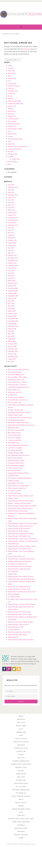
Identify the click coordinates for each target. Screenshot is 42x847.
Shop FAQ (11, 144)
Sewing (10, 136)
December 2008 (13, 318)
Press (9, 131)
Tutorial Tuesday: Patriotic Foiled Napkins (21, 501)
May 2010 (11, 276)
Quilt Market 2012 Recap (16, 483)
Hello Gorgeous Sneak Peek (16, 488)
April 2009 (11, 308)
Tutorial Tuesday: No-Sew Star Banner (20, 566)
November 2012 (13, 220)
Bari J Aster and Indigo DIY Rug (18, 369)
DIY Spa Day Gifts (14, 470)
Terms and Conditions (15, 149)
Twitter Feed (16, 159)
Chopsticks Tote (13, 91)
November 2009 (13, 291)
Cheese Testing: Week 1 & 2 (17, 556)
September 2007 (13, 356)
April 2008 (11, 339)
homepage (27, 49)
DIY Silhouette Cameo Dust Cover (18, 455)
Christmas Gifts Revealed (16, 463)
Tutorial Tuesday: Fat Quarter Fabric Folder (21, 559)
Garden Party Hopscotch (15, 103)
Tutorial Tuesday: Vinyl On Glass (18, 624)
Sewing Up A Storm (14, 491)
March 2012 (12, 238)
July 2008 (11, 331)
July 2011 (11, 248)
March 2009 (12, 311)
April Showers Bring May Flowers (18, 387)
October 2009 (12, 293)
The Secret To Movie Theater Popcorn (20, 417)
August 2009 (12, 298)
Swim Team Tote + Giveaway (17, 385)
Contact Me (11, 93)
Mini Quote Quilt (13, 427)
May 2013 (11, 205)
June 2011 (11, 250)
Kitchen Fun (12, 116)
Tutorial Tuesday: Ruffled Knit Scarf (19, 586)
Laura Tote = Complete (15, 448)
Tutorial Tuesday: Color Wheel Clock (19, 549)
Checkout (11, 88)
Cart (9, 81)
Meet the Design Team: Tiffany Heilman (20, 622)
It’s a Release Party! (14, 597)
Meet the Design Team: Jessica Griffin (19, 614)
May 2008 (11, 336)
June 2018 (11, 185)
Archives (10, 156)
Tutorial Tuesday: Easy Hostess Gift (19, 589)
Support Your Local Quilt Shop (17, 146)
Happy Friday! (12, 574)
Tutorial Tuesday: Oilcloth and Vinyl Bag (20, 533)
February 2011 (12, 255)
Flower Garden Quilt (14, 101)
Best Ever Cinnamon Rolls (16, 430)
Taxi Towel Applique (14, 438)
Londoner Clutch (13, 475)
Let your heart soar (14, 629)
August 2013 (12, 197)
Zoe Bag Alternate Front (15, 410)
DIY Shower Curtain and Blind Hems (19, 478)
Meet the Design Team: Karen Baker (19, 612)
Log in (33, 844)
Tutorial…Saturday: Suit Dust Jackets (19, 503)
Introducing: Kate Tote (15, 392)
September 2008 (13, 326)
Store (9, 164)
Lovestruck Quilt (13, 119)
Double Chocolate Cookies (16, 460)
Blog (9, 76)
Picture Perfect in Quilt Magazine (18, 445)
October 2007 (12, 354)
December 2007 (13, 349)
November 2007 (13, 351)
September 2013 (13, 195)
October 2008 (12, 323)
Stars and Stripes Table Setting (17, 377)
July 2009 (11, 301)
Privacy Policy (12, 134)
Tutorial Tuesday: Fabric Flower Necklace (21, 639)
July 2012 (11, 228)
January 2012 (12, 243)
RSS (19, 669)
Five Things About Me (15, 450)
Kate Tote (11, 114)
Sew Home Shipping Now (16, 374)
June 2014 (11, 190)
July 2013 (11, 200)
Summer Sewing (13, 498)
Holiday (10, 108)
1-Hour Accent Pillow (15, 440)
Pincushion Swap (13, 443)
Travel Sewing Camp (14, 402)
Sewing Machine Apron (15, 139)
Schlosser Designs (21, 14)
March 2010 (12, 281)
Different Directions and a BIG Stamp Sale (21, 579)
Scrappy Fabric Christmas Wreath (18, 473)
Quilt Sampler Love (14, 390)
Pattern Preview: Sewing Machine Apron (20, 496)
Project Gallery (12, 161)
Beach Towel (12, 73)
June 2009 (11, 303)
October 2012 (12, 223)
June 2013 (11, 202)
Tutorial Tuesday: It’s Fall (15, 627)
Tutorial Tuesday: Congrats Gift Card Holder (21, 604)
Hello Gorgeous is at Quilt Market (18, 486)
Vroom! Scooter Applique (16, 397)
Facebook (4, 669)
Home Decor (12, 111)
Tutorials (10, 151)
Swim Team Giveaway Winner (17, 382)
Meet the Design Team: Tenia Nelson (19, 632)
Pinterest (9, 669)
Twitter (14, 669)
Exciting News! (13, 395)
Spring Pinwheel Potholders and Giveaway (21, 425)
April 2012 (11, 235)
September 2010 (13, 265)
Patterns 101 (12, 126)
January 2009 (12, 316)
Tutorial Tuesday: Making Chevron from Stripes (22, 523)
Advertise (11, 68)
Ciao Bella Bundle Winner (16, 420)
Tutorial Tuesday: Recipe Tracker (18, 531)
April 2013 (11, 207)
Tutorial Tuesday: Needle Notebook (19, 569)
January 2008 (12, 346)
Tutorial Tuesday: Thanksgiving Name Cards (22, 592)
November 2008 (13, 321)
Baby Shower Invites (14, 433)
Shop (9, 141)
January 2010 (12, 286)
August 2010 (12, 268)
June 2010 (11, 273)
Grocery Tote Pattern (14, 493)
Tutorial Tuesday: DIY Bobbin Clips (19, 536)
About (10, 66)
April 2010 (11, 278)
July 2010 (11, 270)
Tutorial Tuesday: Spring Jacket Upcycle (20, 526)
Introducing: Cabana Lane (16, 380)
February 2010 (12, 283)
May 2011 (11, 253)
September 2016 (13, 187)
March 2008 (12, 341)
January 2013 (12, 215)
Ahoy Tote (11, 71)
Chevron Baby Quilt (14, 435)
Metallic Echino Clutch (15, 415)
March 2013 (12, 210)
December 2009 (13, 288)
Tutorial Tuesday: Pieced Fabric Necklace (20, 576)
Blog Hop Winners (14, 594)
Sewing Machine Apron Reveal (17, 400)
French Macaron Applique (16, 465)
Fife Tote (10, 98)
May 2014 (11, 192)
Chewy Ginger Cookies (15, 468)
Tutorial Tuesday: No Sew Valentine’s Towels (22, 546)
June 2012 (11, 230)
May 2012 (11, 233)
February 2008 (12, 344)
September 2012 (13, 225)
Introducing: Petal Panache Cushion (19, 412)
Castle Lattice (12, 83)
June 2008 (11, 334)
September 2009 (13, 296)
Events (10, 96)
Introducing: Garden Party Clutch (18, 422)
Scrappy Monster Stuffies (16, 453)
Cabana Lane (12, 78)
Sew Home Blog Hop (14, 372)
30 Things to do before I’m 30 (17, 564)
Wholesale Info (12, 154)
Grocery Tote (12, 106)
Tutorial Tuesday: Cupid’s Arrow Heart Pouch (22, 539)
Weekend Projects (13, 544)
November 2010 (13, 260)
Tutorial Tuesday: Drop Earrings (18, 511)
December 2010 (13, 258)
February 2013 (12, 212)
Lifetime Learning (13, 480)
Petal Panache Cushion (15, 129)
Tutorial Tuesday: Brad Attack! (17, 634)
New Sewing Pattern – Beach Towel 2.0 (20, 508)
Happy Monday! (13, 637)
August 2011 (12, 245)
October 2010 (12, 263)
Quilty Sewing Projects (15, 458)
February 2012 (12, 240)
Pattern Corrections (14, 124)
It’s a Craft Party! (13, 571)
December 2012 (13, 217)
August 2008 (12, 329)
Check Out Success (14, 86)
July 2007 (11, 361)
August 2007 (12, 359)
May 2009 (11, 306)
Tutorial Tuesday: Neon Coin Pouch (19, 528)
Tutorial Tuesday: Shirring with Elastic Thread (22, 506)
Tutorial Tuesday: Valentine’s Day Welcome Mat (23, 541)
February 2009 (12, 313)
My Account (12, 121)
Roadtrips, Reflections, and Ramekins (19, 561)
